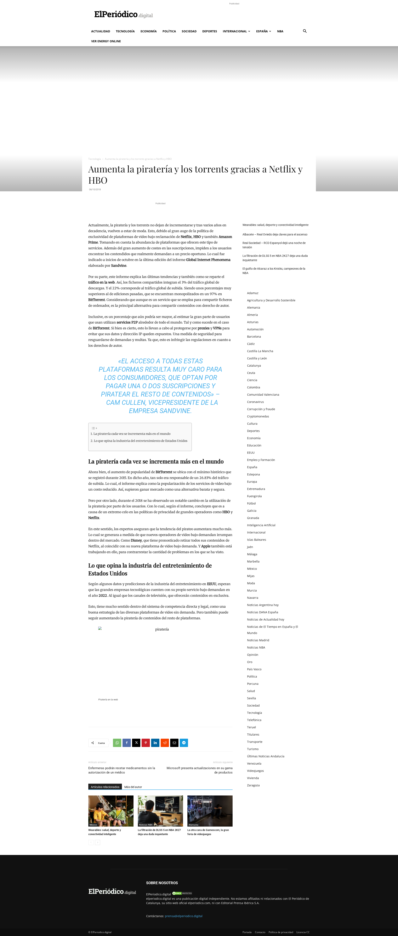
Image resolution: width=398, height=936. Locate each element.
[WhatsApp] (117, 743)
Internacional (235, 31)
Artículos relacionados (105, 787)
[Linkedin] (155, 743)
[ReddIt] (165, 743)
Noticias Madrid (258, 640)
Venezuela (254, 763)
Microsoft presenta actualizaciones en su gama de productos (200, 770)
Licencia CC (303, 932)
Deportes (209, 31)
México (93, 824)
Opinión (252, 655)
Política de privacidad (281, 932)
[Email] (174, 743)
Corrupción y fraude (261, 409)
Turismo (252, 749)
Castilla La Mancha (260, 351)
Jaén (250, 547)
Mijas (251, 576)
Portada (247, 932)
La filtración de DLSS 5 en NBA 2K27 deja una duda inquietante (275, 258)
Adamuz (252, 293)
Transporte (254, 742)
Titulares (253, 734)
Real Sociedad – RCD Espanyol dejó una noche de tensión (274, 245)
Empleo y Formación (261, 460)
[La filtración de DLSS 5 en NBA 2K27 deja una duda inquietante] (160, 811)
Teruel (251, 727)
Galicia (251, 511)
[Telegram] (184, 743)
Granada (253, 518)
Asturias (252, 322)
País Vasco (254, 669)
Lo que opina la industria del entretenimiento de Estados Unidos (140, 441)
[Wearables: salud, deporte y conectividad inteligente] (110, 811)
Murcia (252, 590)
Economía (149, 31)
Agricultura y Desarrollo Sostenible (271, 300)
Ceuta (251, 373)
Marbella (253, 561)
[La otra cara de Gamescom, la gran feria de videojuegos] (210, 811)
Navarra (252, 598)
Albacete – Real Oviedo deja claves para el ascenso (275, 234)
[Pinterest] (146, 743)
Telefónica (254, 720)
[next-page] (97, 842)
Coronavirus (255, 402)
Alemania (193, 824)
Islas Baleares (256, 540)
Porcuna (252, 684)
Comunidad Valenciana (263, 394)
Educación (254, 445)
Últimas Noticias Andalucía (265, 756)
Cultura (252, 424)
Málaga (252, 554)
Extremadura (256, 489)
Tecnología (125, 31)
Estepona (253, 474)
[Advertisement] (234, 15)
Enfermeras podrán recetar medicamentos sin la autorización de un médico (121, 770)
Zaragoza (253, 785)
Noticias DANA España (262, 612)
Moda (251, 583)
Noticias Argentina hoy (263, 605)
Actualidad (100, 31)
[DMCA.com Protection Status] (182, 894)
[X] (136, 743)
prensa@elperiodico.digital (184, 916)
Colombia (253, 387)
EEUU (251, 453)
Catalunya (254, 365)
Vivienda (253, 778)
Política (169, 31)
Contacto (260, 932)
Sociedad (189, 31)
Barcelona (254, 336)
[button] (305, 32)
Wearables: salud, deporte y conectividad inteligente (275, 225)
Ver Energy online (106, 41)
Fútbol (251, 503)
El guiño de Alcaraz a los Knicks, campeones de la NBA (274, 271)
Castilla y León (257, 358)
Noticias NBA (146, 824)
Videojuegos (255, 771)
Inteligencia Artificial (261, 525)
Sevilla (251, 698)
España (262, 31)
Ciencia (252, 380)
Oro (249, 662)
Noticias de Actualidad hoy (265, 619)
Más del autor (133, 787)
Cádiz (251, 344)
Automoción (255, 329)
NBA (280, 31)
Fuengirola (254, 496)
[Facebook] (127, 743)
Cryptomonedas (258, 416)
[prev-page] (90, 842)
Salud (251, 691)
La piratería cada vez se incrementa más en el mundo (131, 434)
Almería (252, 315)
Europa (252, 482)
